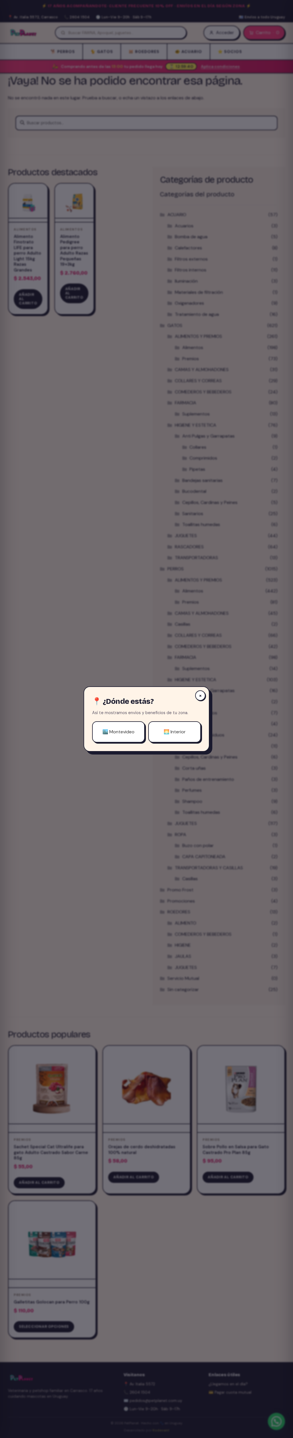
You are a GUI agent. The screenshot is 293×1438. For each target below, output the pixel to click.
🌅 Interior (175, 732)
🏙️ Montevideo (118, 732)
